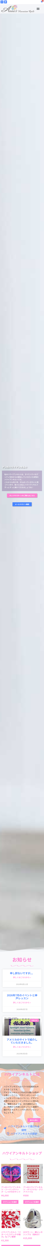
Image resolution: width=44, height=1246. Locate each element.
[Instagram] (1, 1)
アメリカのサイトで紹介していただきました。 (22, 1041)
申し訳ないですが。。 (22, 973)
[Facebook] (5, 1)
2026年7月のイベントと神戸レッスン (22, 996)
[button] (38, 9)
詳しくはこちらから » (22, 977)
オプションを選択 (10, 1202)
